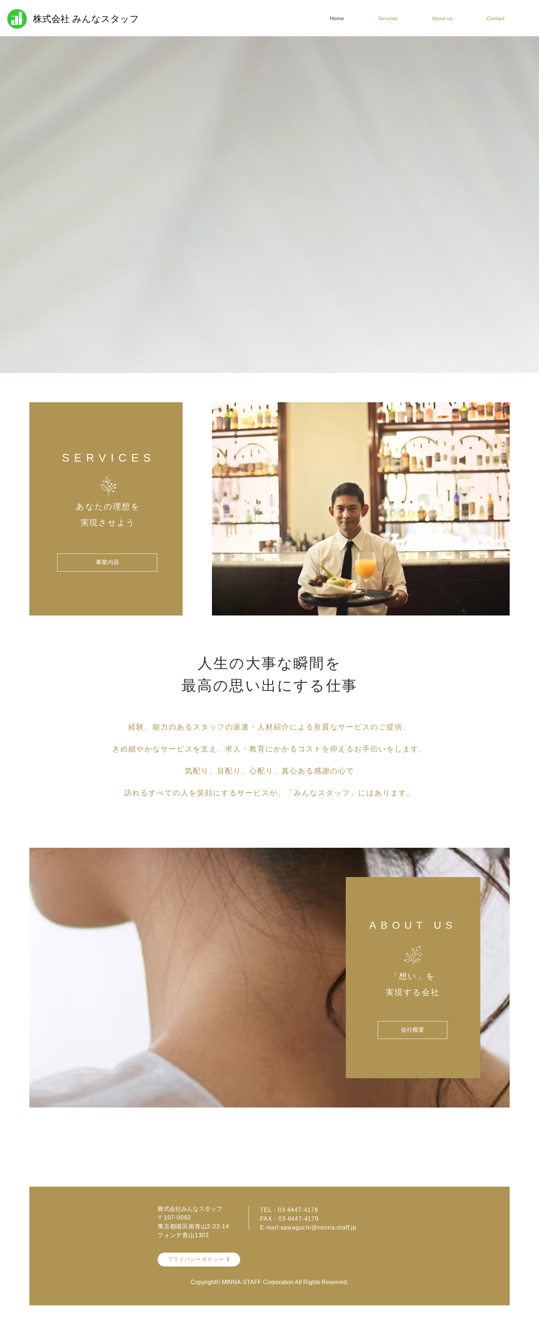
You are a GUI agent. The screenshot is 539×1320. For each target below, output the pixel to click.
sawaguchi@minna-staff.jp (318, 1227)
